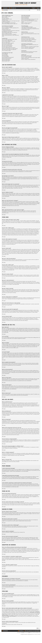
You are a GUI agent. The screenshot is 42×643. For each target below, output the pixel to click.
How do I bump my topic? (6, 50)
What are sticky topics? (6, 59)
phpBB (4, 179)
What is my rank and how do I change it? (9, 34)
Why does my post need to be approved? (9, 49)
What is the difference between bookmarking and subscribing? (29, 45)
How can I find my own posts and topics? (28, 41)
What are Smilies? (5, 55)
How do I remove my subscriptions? (27, 48)
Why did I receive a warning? (7, 46)
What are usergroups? (25, 18)
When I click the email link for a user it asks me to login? (10, 36)
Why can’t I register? (5, 18)
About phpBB (4, 596)
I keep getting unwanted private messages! (28, 27)
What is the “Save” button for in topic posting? (10, 48)
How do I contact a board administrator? (28, 59)
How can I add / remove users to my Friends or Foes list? (30, 34)
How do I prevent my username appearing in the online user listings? (10, 28)
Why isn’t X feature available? (26, 56)
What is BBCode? (5, 53)
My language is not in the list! (7, 31)
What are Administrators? (25, 16)
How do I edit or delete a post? (7, 40)
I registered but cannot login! (7, 19)
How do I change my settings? (7, 26)
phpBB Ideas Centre (14, 602)
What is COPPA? (4, 17)
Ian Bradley (22, 632)
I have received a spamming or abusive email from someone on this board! (30, 29)
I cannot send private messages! (27, 26)
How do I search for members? (26, 40)
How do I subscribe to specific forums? (28, 47)
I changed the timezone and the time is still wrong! (10, 30)
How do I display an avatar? (7, 33)
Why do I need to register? (6, 16)
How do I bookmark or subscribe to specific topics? (30, 46)
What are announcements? (6, 58)
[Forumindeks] (8, 4)
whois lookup (4, 611)
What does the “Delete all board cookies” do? (9, 23)
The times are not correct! (6, 29)
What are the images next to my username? (9, 32)
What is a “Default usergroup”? (26, 22)
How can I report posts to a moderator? (8, 47)
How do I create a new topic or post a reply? (9, 39)
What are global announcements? (8, 57)
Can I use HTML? (5, 54)
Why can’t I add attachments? (7, 45)
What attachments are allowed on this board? (29, 51)
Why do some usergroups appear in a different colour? (29, 21)
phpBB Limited (32, 594)
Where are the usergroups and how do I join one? (29, 19)
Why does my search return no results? (28, 38)
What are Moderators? (25, 17)
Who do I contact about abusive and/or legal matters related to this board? (30, 58)
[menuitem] (9, 8)
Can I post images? (5, 56)
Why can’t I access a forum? (7, 44)
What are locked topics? (6, 60)
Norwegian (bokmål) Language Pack (26, 634)
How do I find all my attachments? (27, 52)
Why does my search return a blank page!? (28, 39)
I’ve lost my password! (6, 21)
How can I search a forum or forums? (27, 37)
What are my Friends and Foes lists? (27, 32)
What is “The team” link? (25, 23)
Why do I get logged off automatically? (9, 22)
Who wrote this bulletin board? (26, 55)
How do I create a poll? (6, 42)
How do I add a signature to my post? (8, 41)
